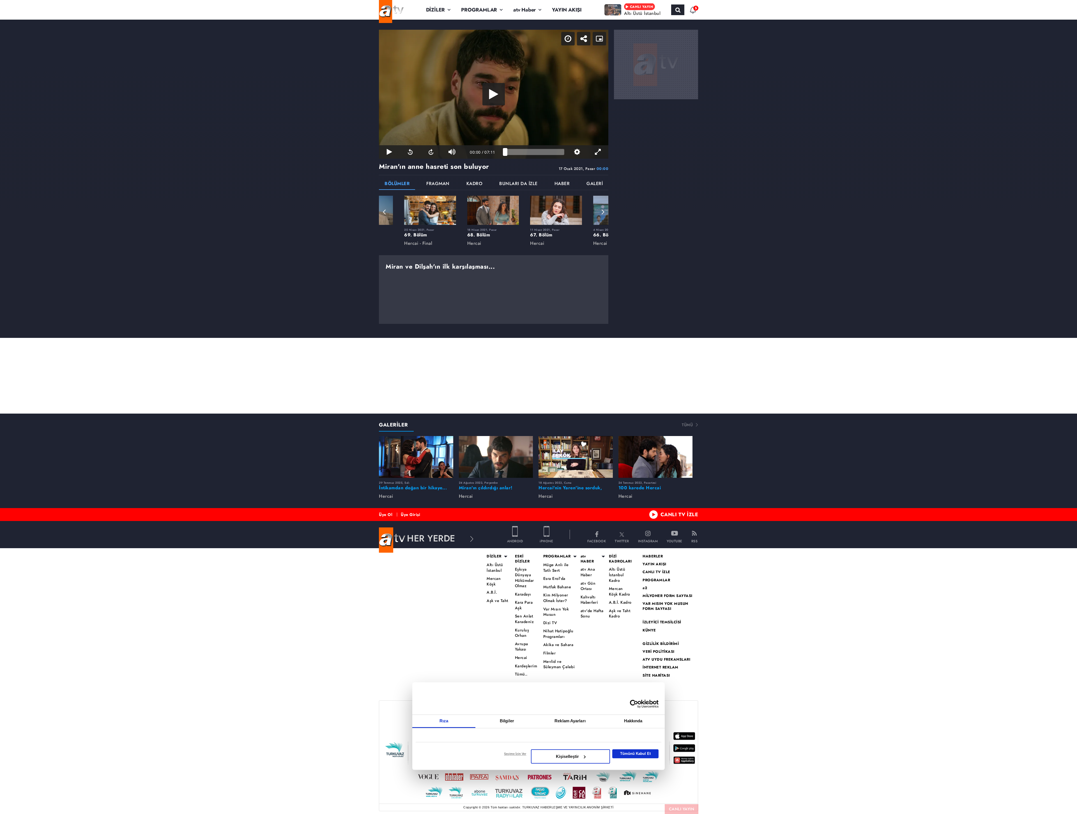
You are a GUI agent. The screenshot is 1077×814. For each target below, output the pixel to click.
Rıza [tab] (443, 720)
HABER (562, 184)
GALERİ (594, 184)
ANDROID (515, 541)
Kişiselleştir (567, 756)
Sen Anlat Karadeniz (524, 619)
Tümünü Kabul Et (635, 753)
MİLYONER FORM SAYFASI (667, 595)
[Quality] (577, 152)
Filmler (549, 653)
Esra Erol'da (554, 578)
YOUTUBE (674, 541)
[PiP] (599, 38)
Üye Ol (385, 514)
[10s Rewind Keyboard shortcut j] (410, 152)
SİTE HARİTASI (656, 675)
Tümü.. (521, 674)
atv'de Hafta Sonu (592, 613)
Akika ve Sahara (558, 644)
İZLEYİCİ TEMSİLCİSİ (662, 622)
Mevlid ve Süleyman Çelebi (559, 664)
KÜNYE (649, 630)
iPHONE (546, 541)
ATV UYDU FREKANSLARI (666, 659)
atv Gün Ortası (588, 586)
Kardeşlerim (526, 666)
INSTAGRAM (648, 541)
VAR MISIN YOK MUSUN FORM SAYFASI (665, 606)
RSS (694, 541)
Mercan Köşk (494, 581)
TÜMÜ (687, 425)
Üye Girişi (410, 514)
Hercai (521, 657)
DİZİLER (435, 9)
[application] (493, 94)
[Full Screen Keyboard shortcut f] (598, 152)
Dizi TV (550, 623)
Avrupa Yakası (521, 646)
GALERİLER (393, 424)
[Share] (583, 38)
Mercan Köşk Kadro (619, 591)
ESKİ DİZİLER (522, 559)
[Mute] (451, 152)
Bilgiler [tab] (507, 720)
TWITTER (622, 541)
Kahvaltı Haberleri (589, 599)
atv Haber (524, 9)
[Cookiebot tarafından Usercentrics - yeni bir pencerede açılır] (634, 704)
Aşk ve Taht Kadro (620, 613)
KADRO (474, 184)
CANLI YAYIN (681, 809)
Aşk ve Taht (497, 600)
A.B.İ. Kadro (620, 602)
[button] (384, 212)
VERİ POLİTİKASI (659, 651)
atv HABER (587, 559)
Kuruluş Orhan (522, 633)
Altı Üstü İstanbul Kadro (617, 575)
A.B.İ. (492, 592)
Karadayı (523, 594)
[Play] (493, 94)
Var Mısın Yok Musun (556, 612)
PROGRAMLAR (479, 9)
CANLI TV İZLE (679, 514)
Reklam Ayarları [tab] (570, 720)
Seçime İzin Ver (515, 753)
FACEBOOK (596, 541)
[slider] (535, 152)
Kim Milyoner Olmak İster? (555, 597)
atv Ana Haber (588, 572)
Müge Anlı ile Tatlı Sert (556, 567)
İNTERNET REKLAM (660, 667)
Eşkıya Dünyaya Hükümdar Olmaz (524, 578)
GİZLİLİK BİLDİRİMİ (661, 643)
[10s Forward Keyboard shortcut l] (431, 152)
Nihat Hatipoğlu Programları (558, 633)
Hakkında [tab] (633, 720)
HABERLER (653, 556)
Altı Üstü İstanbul (495, 567)
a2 (645, 588)
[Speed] (568, 38)
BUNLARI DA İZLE (518, 184)
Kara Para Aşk (524, 605)
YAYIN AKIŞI (567, 9)
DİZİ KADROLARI (620, 559)
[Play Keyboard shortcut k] (389, 152)
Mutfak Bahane (557, 587)
